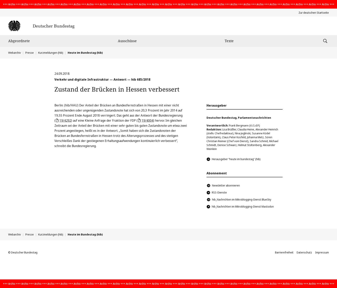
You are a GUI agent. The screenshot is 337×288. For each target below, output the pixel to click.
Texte (229, 40)
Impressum (322, 252)
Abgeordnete (19, 40)
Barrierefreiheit (284, 252)
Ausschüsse (127, 40)
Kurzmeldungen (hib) (50, 52)
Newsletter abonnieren (226, 185)
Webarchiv (14, 52)
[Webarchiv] (41, 26)
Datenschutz (304, 252)
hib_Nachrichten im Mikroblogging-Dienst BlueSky (241, 199)
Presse (29, 52)
